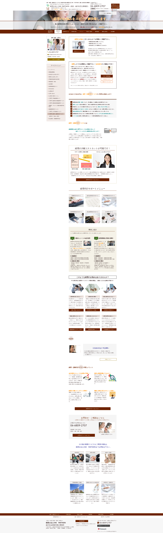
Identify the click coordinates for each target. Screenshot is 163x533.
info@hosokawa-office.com (55, 54)
